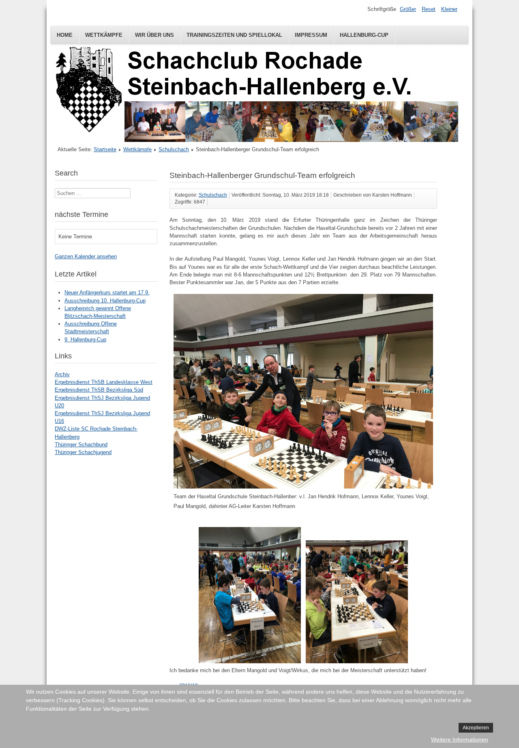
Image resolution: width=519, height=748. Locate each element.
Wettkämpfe (103, 35)
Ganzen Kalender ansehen (86, 256)
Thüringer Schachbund (81, 445)
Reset (428, 9)
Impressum (311, 35)
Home (65, 35)
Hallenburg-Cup (364, 35)
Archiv (62, 374)
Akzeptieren (476, 728)
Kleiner (449, 9)
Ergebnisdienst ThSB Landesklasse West (103, 382)
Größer (408, 9)
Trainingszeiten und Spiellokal (234, 35)
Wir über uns (154, 35)
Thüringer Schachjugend (83, 452)
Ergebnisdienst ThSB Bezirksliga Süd (99, 390)
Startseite (105, 149)
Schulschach (174, 149)
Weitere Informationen (459, 739)
